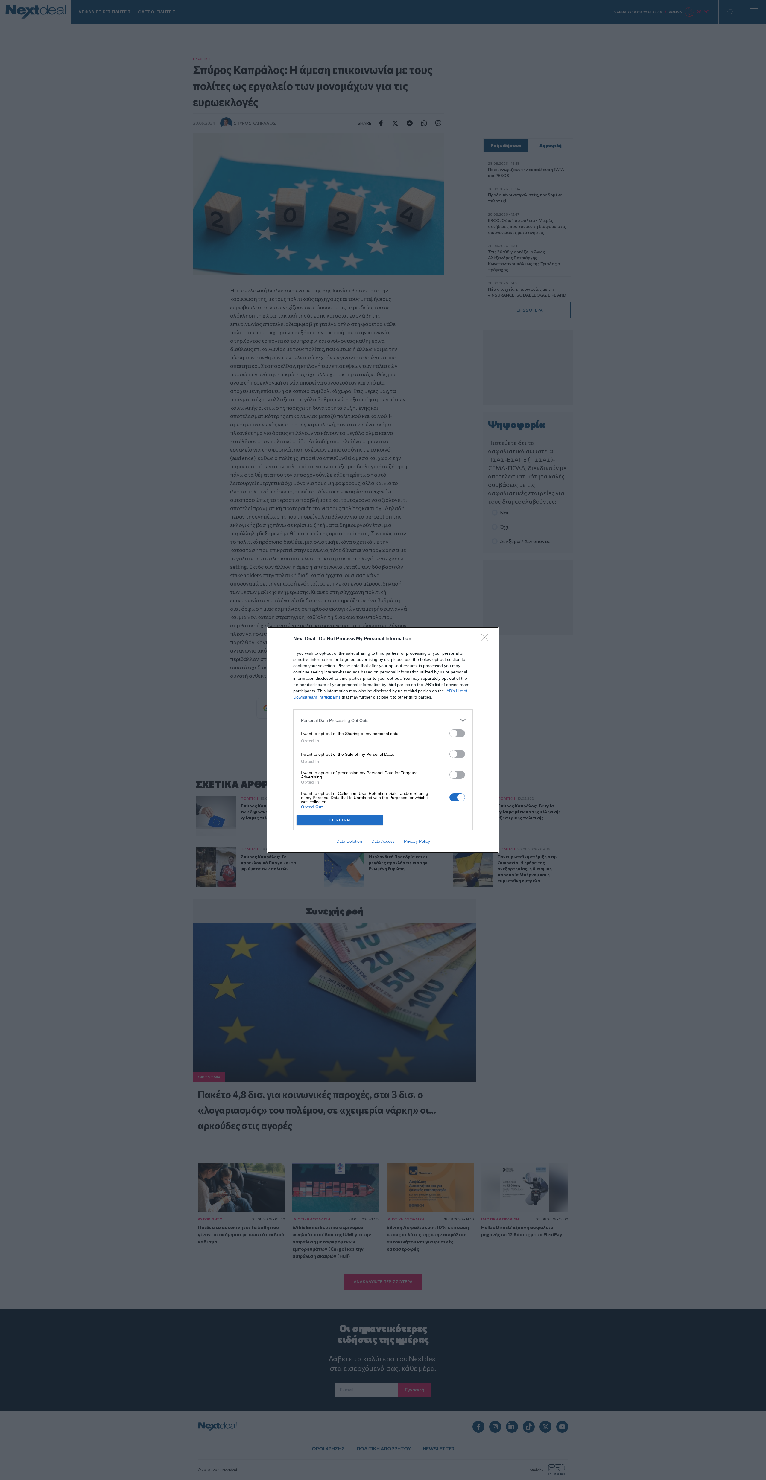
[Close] (486, 639)
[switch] (457, 733)
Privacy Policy (417, 841)
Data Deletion (349, 841)
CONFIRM (340, 820)
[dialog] (383, 740)
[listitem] (383, 720)
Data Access (383, 841)
